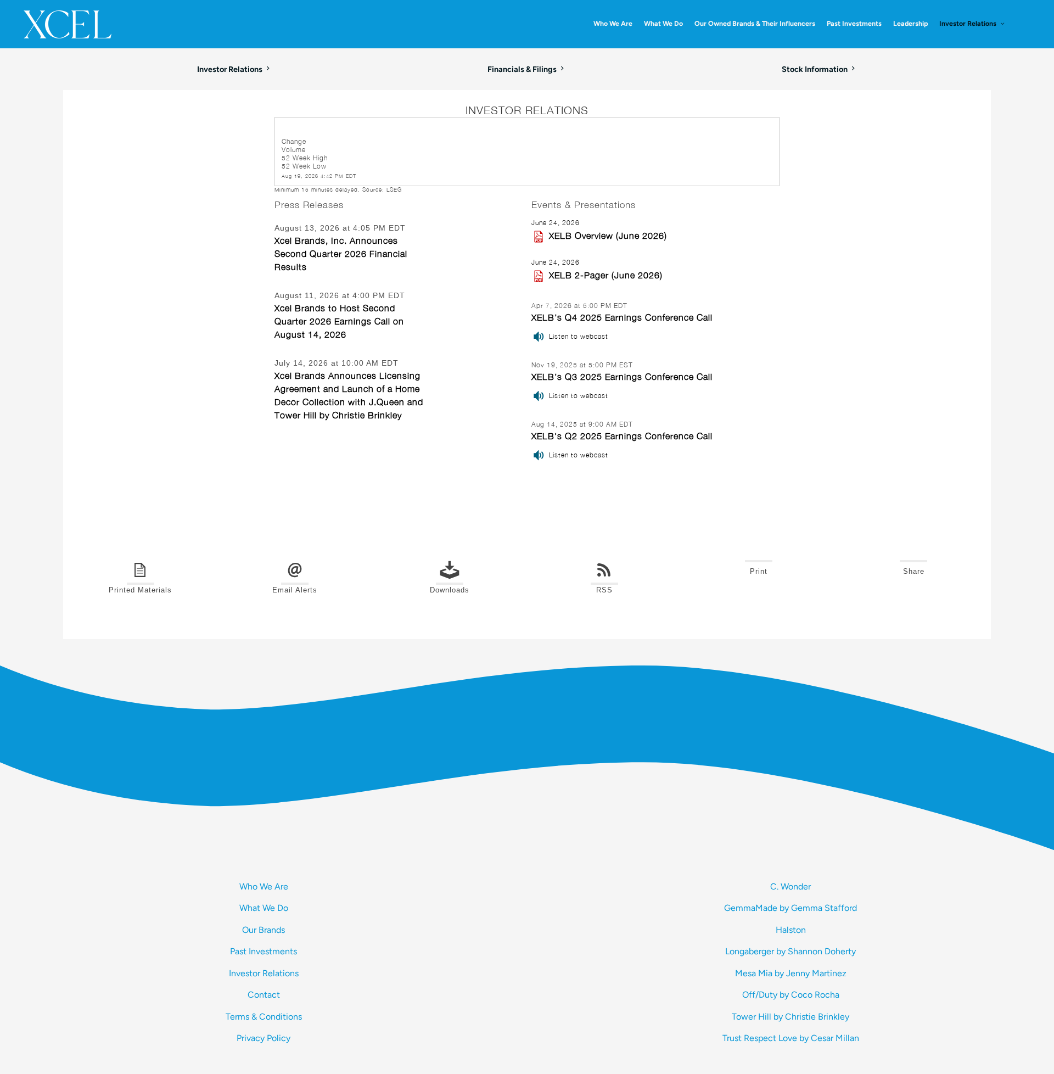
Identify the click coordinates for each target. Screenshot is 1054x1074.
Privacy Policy (263, 1038)
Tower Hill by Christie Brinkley (790, 1016)
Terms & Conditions (264, 1016)
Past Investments (263, 951)
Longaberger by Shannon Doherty (790, 951)
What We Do (263, 908)
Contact (264, 994)
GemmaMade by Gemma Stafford (790, 908)
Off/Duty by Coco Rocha (790, 994)
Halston (791, 930)
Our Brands (263, 930)
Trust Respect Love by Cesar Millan (790, 1038)
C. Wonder (790, 886)
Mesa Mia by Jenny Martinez (790, 973)
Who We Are (263, 886)
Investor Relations (264, 973)
